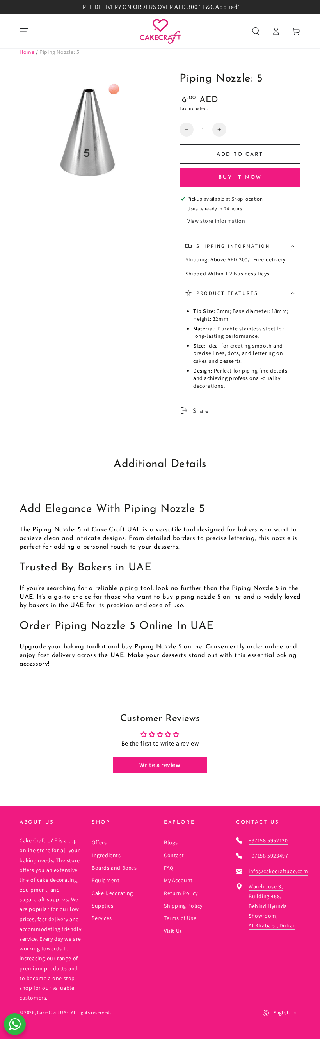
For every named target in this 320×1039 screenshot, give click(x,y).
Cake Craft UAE (53, 1012)
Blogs (171, 842)
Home (27, 51)
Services (102, 918)
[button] (255, 31)
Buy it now (240, 177)
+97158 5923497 (268, 855)
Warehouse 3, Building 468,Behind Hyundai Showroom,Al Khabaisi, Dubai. (272, 906)
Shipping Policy (183, 905)
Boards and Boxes (114, 867)
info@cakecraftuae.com (278, 871)
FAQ (169, 867)
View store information (216, 220)
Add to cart (240, 154)
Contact (174, 855)
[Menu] (24, 31)
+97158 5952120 (268, 840)
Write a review (159, 765)
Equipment (105, 880)
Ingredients (106, 855)
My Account (178, 880)
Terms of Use (180, 918)
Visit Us (173, 930)
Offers (99, 842)
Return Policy (181, 893)
